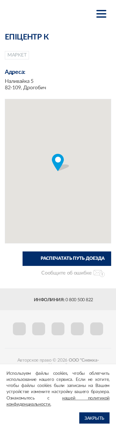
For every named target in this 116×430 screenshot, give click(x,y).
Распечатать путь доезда (73, 258)
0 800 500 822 (79, 300)
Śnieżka (37, 13)
